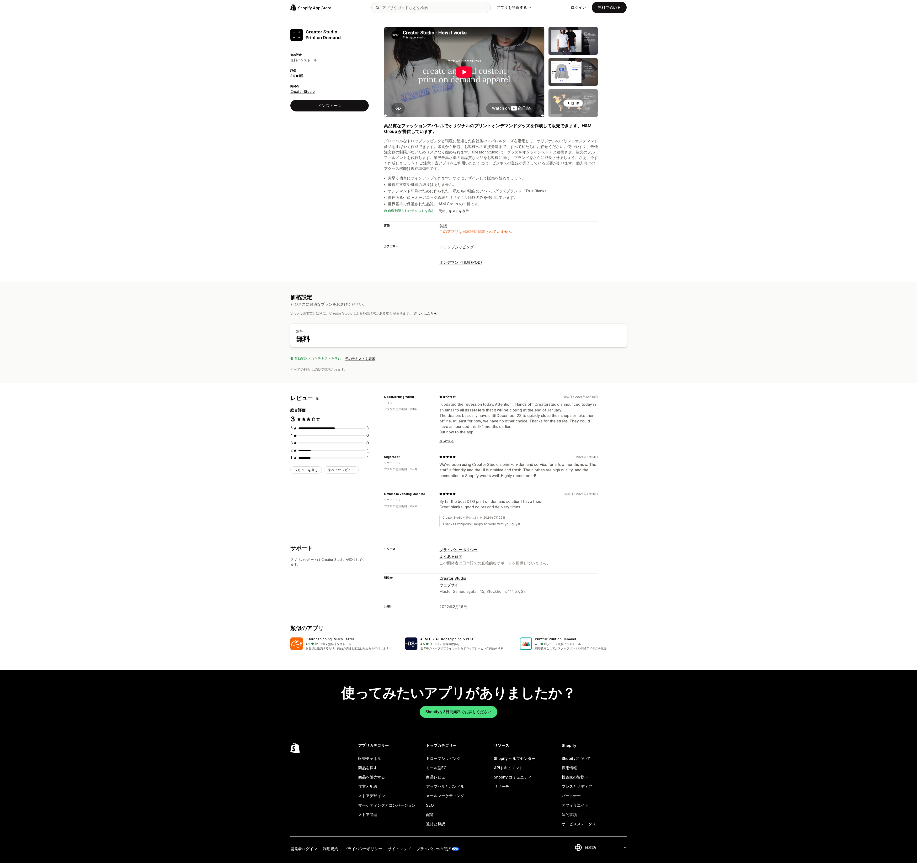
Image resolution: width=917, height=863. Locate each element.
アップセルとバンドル (445, 786)
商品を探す (367, 767)
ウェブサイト (450, 585)
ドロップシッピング (456, 247)
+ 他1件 (573, 103)
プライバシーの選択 (433, 848)
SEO (430, 805)
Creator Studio (302, 91)
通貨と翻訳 (435, 823)
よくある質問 (450, 556)
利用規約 (330, 848)
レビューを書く (306, 470)
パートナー (571, 795)
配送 (430, 814)
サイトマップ (399, 848)
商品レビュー (437, 777)
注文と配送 (367, 786)
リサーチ (501, 786)
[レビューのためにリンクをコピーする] (417, 397)
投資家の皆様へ (575, 777)
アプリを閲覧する (511, 7)
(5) (301, 76)
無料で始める (609, 7)
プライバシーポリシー (458, 549)
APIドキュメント (508, 767)
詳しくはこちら (425, 313)
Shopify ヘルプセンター (514, 758)
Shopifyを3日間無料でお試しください (458, 711)
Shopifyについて (576, 758)
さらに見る (446, 441)
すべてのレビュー (341, 470)
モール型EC (436, 767)
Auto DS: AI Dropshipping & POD (446, 639)
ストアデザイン (371, 795)
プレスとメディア (577, 786)
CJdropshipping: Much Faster (330, 639)
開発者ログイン (303, 848)
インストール (329, 105)
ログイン (578, 7)
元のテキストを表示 (454, 211)
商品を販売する (371, 777)
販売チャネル (369, 758)
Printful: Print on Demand (555, 639)
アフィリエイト (575, 805)
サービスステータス (579, 823)
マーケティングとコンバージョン (387, 805)
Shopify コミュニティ (513, 777)
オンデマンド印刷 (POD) (460, 262)
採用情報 (569, 767)
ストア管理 (367, 814)
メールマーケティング (445, 795)
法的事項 (569, 814)
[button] (343, 644)
